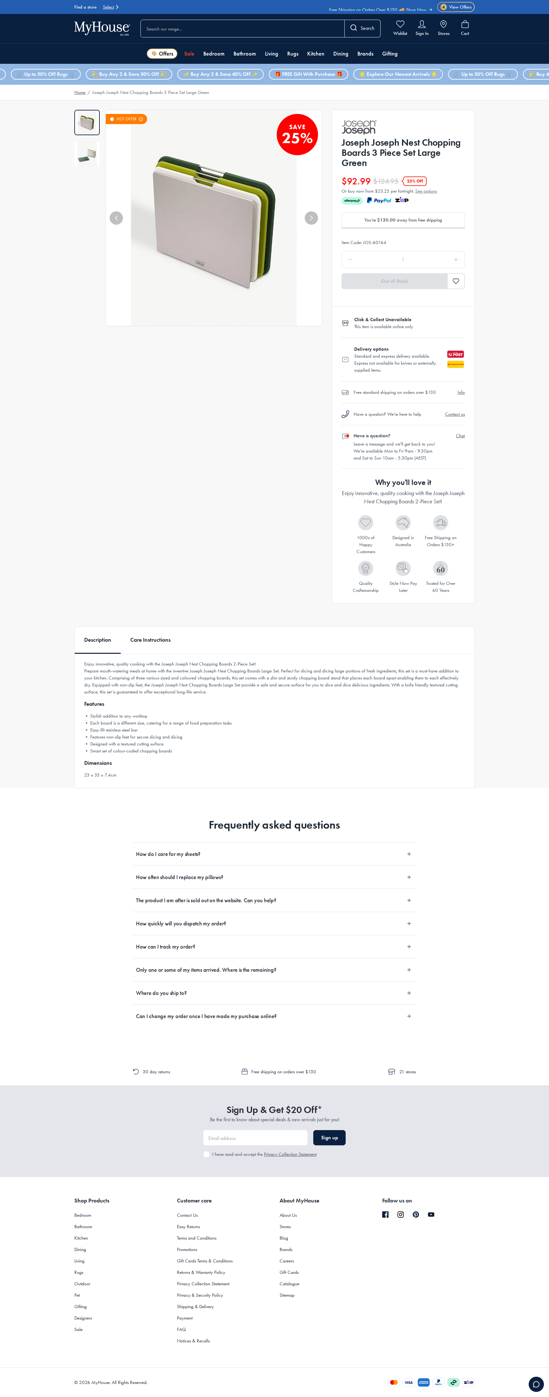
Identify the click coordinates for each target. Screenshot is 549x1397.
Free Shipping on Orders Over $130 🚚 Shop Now (377, 8)
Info (461, 392)
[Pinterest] (416, 1214)
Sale (189, 53)
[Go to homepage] (102, 28)
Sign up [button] (329, 1138)
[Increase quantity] (440, 259)
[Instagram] (400, 1214)
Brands (365, 53)
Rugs (292, 53)
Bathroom (245, 53)
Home (79, 92)
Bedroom (214, 53)
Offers (166, 53)
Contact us (455, 414)
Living (271, 53)
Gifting (390, 53)
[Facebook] (385, 1214)
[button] (116, 218)
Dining (341, 53)
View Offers (457, 7)
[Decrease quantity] (366, 259)
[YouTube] (431, 1214)
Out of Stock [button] (394, 281)
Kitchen (315, 53)
